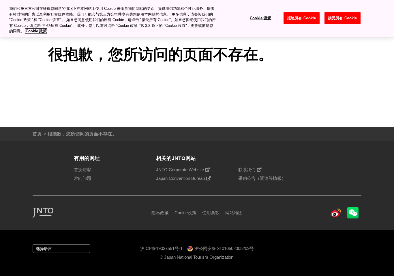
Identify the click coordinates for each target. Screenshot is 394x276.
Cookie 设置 (260, 18)
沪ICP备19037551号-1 (161, 248)
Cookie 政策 (36, 31)
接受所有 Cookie (342, 18)
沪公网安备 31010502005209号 (224, 248)
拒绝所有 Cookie (301, 18)
